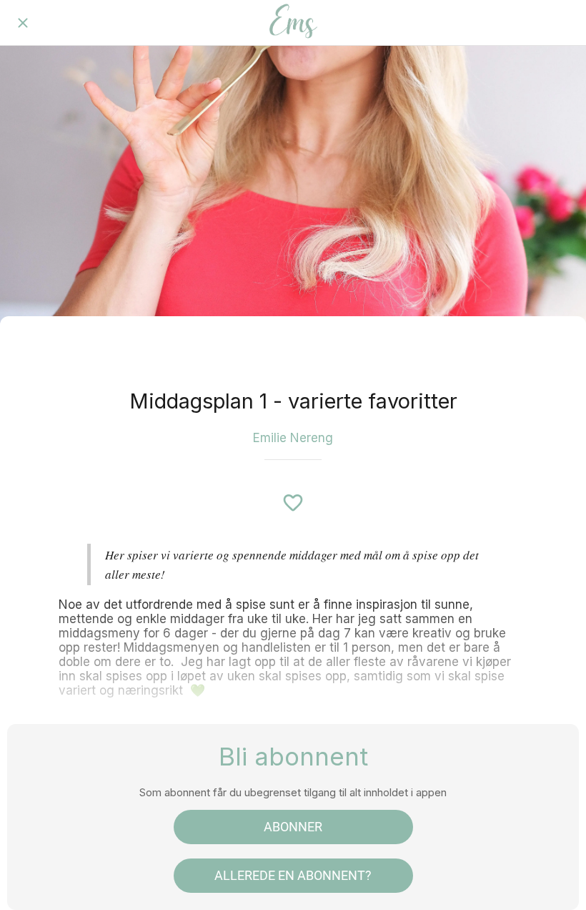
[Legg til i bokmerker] (293, 503)
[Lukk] (22, 22)
